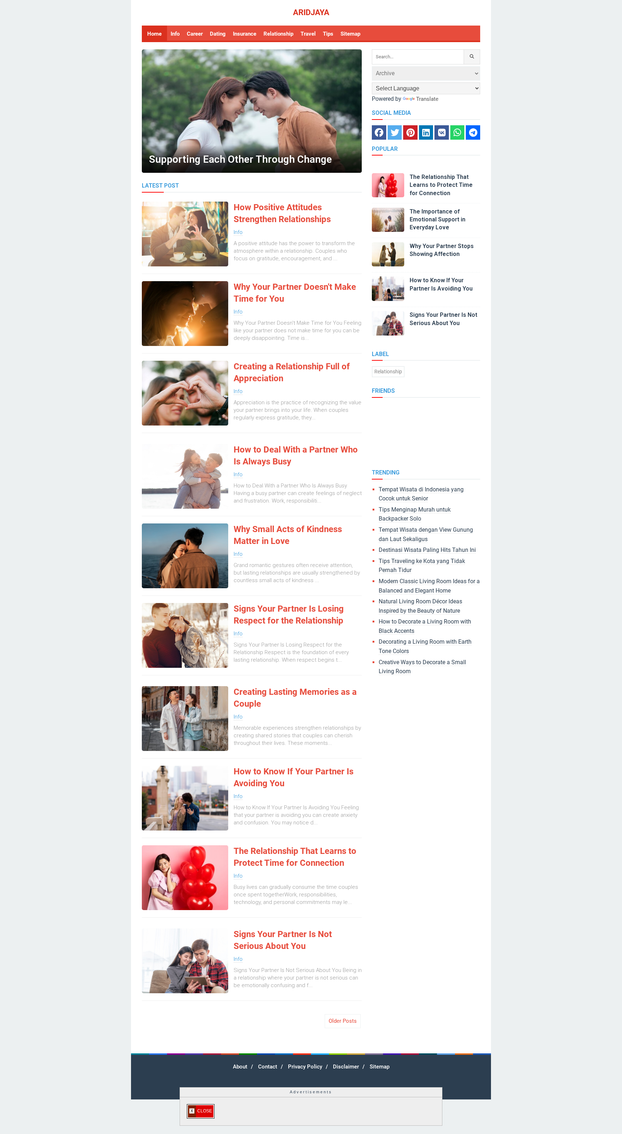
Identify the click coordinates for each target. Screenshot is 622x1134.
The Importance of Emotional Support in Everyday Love (437, 219)
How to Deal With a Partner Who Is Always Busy (296, 456)
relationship (388, 371)
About (240, 1066)
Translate (427, 99)
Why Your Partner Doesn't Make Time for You (295, 293)
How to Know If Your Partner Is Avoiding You (293, 777)
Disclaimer (346, 1066)
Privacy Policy (305, 1066)
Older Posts (343, 1021)
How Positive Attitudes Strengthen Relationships (282, 213)
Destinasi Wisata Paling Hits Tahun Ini (427, 549)
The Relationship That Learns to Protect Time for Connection (295, 857)
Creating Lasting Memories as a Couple (295, 698)
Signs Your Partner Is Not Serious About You (283, 940)
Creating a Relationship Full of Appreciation (292, 372)
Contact (267, 1066)
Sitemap (379, 1066)
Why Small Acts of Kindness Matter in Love (288, 535)
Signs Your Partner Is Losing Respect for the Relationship (289, 615)
